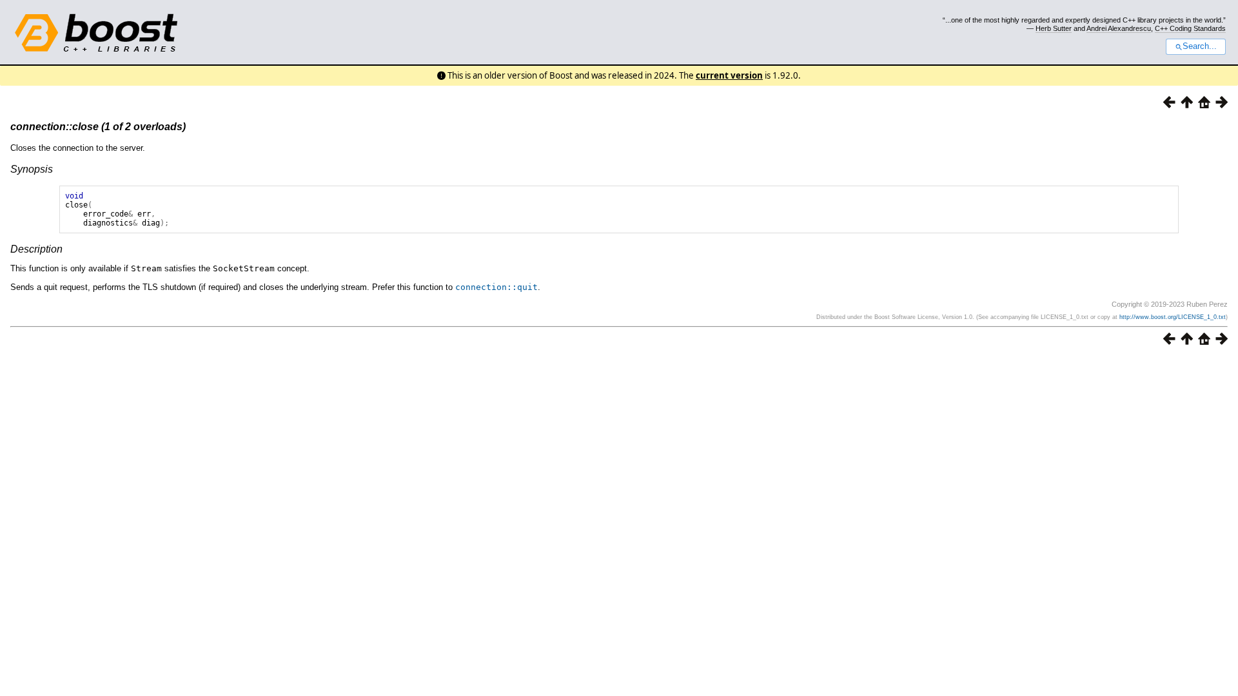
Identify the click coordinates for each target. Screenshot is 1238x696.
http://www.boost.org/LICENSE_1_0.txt (1172, 317)
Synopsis (31, 169)
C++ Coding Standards (1190, 28)
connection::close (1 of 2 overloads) (98, 126)
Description (36, 249)
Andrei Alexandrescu (1118, 28)
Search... (1200, 46)
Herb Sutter (1054, 28)
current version (729, 75)
